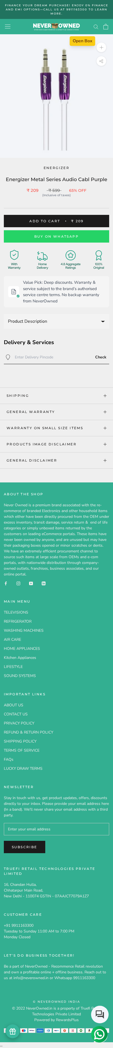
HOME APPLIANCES (22, 648)
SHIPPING (18, 396)
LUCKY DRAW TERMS (23, 768)
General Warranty (31, 412)
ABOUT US (13, 705)
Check (100, 357)
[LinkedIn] (44, 583)
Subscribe (24, 847)
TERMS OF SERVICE (21, 750)
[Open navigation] (7, 26)
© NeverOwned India (56, 1002)
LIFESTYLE (13, 666)
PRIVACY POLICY (19, 723)
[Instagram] (18, 583)
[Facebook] (6, 583)
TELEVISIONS (16, 612)
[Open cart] (105, 26)
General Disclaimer (32, 460)
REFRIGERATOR (18, 621)
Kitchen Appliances (20, 657)
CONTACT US (16, 714)
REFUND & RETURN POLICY (28, 732)
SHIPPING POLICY (20, 741)
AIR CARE (12, 639)
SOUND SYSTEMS (20, 675)
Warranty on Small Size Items (45, 428)
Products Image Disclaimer (42, 444)
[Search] (96, 26)
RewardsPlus (67, 1019)
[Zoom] (101, 47)
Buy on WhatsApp (56, 236)
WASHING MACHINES (24, 630)
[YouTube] (31, 583)
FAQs (8, 759)
